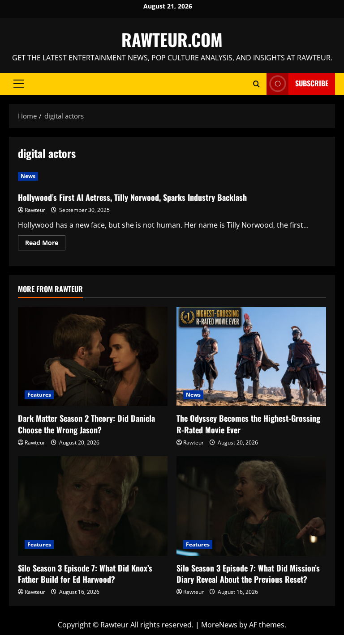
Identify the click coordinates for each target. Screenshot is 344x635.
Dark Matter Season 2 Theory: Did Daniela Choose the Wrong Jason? (86, 423)
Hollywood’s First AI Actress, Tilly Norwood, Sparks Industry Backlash (132, 197)
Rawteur (35, 210)
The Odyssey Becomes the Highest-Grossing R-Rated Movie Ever (248, 423)
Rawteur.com (172, 39)
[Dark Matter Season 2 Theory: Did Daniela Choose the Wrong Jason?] (93, 356)
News (28, 176)
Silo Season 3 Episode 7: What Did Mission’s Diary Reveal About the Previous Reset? (248, 573)
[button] (18, 83)
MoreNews (219, 625)
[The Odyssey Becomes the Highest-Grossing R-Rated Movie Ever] (251, 356)
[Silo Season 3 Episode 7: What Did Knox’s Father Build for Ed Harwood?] (93, 506)
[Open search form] (256, 84)
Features (39, 394)
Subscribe (311, 83)
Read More (45, 244)
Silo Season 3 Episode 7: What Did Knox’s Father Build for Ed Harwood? (85, 573)
